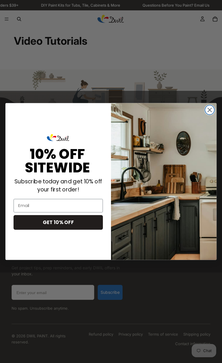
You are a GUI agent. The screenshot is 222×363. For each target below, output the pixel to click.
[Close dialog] (209, 110)
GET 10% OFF (58, 222)
